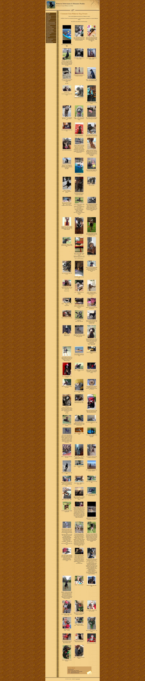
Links (47, 37)
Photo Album (48, 25)
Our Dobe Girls (48, 17)
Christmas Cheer (49, 40)
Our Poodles (48, 19)
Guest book (48, 36)
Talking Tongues (48, 33)
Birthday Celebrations (49, 39)
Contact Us (48, 34)
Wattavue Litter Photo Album (50, 22)
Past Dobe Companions (50, 31)
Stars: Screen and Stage (50, 28)
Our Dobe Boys (48, 16)
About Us (47, 14)
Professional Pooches (49, 42)
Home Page (48, 13)
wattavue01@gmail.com (75, 672)
